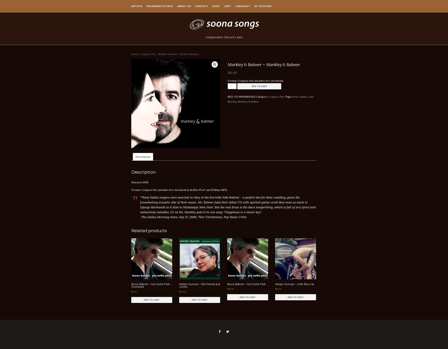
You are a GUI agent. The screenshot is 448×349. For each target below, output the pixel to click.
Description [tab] (142, 156)
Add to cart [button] (152, 300)
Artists (136, 6)
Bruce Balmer (300, 96)
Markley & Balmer (248, 101)
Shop (216, 6)
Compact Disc (148, 54)
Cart (227, 6)
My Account (263, 6)
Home (134, 54)
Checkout (243, 6)
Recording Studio (160, 6)
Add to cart (259, 86)
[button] (215, 64)
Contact (201, 6)
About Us (184, 6)
